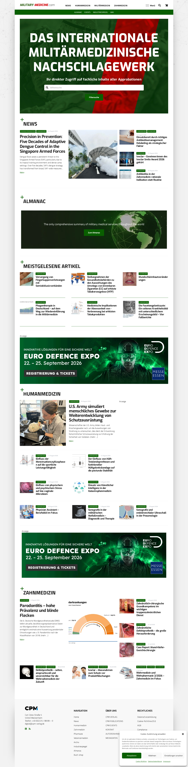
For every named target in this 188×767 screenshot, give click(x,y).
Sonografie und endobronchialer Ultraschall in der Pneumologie (151, 512)
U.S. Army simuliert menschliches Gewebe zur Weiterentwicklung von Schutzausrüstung (92, 413)
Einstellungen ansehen (173, 755)
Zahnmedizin (79, 729)
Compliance (142, 729)
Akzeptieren (131, 755)
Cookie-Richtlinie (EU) (146, 721)
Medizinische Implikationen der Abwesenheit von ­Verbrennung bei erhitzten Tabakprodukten (102, 310)
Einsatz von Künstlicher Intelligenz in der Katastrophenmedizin (101, 488)
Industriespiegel (80, 746)
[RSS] (30, 729)
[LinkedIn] (26, 729)
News (76, 721)
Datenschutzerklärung (155, 761)
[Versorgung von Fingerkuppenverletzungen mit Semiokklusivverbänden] (26, 279)
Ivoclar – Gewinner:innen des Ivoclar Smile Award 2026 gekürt (151, 159)
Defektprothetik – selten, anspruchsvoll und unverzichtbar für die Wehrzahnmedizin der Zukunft (49, 675)
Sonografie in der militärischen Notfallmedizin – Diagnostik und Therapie (101, 514)
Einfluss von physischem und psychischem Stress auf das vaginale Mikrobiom (49, 490)
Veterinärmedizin (81, 738)
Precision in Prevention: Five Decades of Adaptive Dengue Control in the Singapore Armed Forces (43, 144)
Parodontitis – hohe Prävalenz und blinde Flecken (39, 610)
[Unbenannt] (143, 487)
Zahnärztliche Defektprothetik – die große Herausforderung (151, 630)
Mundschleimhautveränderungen (153, 278)
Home (76, 716)
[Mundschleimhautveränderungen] (129, 279)
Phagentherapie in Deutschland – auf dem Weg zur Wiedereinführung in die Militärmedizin (50, 310)
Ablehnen (152, 755)
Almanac (77, 750)
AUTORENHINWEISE (115, 733)
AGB (139, 725)
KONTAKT (110, 729)
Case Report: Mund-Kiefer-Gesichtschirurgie (150, 649)
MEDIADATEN (112, 738)
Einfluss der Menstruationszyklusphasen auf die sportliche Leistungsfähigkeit (50, 463)
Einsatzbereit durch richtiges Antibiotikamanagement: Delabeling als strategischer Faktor (151, 142)
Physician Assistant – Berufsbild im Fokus (47, 511)
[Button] (166, 5)
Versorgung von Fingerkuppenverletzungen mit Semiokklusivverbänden (50, 281)
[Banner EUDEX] (94, 383)
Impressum (166, 761)
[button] (183, 734)
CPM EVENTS (111, 725)
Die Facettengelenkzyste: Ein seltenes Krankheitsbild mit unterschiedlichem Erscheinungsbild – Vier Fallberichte (153, 311)
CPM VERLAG (111, 716)
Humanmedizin (80, 725)
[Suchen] (47, 87)
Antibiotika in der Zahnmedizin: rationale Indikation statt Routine (149, 176)
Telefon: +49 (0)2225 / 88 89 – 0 (39, 720)
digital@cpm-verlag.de (34, 723)
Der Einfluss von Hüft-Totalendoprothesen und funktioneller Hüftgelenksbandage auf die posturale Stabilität (101, 464)
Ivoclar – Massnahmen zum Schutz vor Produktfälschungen (100, 673)
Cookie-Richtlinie (141, 761)
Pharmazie (78, 733)
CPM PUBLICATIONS (114, 721)
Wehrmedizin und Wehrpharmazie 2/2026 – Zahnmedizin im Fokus (150, 675)
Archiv (76, 742)
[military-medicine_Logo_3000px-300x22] (37, 5)
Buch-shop (78, 754)
